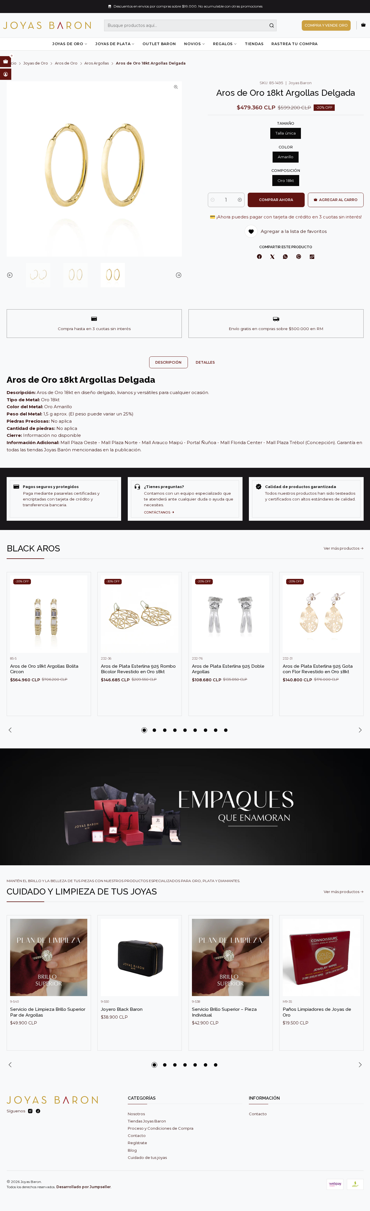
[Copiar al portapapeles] (312, 257)
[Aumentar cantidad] (239, 200)
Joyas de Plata (112, 44)
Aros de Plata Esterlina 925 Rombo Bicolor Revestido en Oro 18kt (138, 669)
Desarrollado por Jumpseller (83, 1187)
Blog (132, 1150)
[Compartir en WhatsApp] (285, 257)
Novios (192, 44)
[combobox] (190, 25)
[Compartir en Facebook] (259, 257)
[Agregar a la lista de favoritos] (80, 605)
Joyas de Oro (67, 44)
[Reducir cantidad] (212, 200)
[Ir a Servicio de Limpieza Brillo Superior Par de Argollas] (49, 957)
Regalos (223, 44)
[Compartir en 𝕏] (272, 257)
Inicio (11, 63)
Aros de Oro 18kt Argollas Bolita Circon (44, 669)
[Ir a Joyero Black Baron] (139, 957)
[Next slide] (177, 275)
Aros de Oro (66, 63)
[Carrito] (363, 25)
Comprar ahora (276, 200)
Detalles (205, 362)
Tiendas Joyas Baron (147, 1121)
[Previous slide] (11, 275)
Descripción (168, 362)
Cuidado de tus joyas (147, 1157)
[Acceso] (5, 74)
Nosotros (136, 1113)
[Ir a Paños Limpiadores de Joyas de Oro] (321, 957)
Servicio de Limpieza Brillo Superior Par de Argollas (47, 1012)
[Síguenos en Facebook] (38, 1111)
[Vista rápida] (80, 619)
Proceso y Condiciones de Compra (160, 1128)
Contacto (137, 1135)
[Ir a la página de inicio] (47, 25)
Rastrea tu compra (294, 44)
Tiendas (254, 44)
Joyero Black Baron (122, 1009)
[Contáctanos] (185, 499)
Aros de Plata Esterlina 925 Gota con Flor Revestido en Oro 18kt (318, 669)
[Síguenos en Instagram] (30, 1111)
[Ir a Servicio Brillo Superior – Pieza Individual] (230, 957)
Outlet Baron (159, 44)
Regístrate (137, 1142)
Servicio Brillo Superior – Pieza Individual (224, 1012)
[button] (144, 730)
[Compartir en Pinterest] (298, 257)
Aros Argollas (96, 63)
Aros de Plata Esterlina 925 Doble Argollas (228, 669)
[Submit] (272, 25)
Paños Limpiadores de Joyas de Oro (317, 1012)
